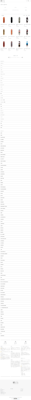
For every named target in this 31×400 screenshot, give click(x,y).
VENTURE (2, 318)
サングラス (2, 112)
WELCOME (2, 322)
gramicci (2, 195)
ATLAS (1, 143)
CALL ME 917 (2, 158)
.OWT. (1, 249)
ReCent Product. (3, 279)
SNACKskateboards (3, 294)
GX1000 (2, 193)
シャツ (1, 76)
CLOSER (2, 167)
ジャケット (2, 63)
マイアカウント (21, 388)
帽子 (1, 93)
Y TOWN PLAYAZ (3, 331)
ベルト (1, 108)
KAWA (1, 212)
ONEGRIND (2, 245)
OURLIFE (2, 247)
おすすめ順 (24, 15)
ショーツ (2, 89)
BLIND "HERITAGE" (3, 154)
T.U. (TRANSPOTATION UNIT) (4, 307)
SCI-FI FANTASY (3, 292)
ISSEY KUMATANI (3, 208)
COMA (1, 163)
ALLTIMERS (2, 139)
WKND (1, 324)
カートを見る (21, 389)
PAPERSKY (2, 264)
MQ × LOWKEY (2, 234)
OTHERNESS (2, 240)
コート (1, 65)
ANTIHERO (2, 141)
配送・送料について (2, 389)
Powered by (12, 398)
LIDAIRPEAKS (2, 223)
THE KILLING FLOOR (3, 238)
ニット (1, 67)
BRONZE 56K (2, 150)
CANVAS (2, 169)
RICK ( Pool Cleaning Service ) (4, 281)
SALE (1, 127)
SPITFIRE (2, 290)
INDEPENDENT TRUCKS (4, 206)
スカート (2, 91)
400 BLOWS (2, 191)
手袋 (1, 106)
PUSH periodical (3, 260)
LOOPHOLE (2, 219)
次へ (22, 57)
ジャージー (2, 78)
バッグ (1, 116)
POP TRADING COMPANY (4, 253)
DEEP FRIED (2, 178)
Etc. (1, 333)
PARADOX (2, 268)
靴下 (1, 104)
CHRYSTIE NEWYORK (3, 165)
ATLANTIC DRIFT (3, 137)
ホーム (1, 2)
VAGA (1, 320)
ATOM (12, 388)
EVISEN (2, 184)
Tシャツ (2, 82)
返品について (2, 390)
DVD (1, 123)
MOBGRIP (2, 232)
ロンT (1, 80)
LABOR (1, 225)
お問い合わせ (21, 390)
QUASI (1, 273)
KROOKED (2, 210)
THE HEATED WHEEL (3, 305)
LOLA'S (1, 221)
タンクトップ (2, 84)
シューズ (2, 95)
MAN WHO (2, 227)
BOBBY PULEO (2, 156)
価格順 (26, 15)
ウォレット (2, 110)
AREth (1, 135)
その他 (1, 125)
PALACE (2, 262)
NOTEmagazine (2, 236)
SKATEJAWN (2, 301)
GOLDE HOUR (2, 197)
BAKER (1, 152)
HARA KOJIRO (2, 204)
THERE (1, 309)
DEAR (1, 180)
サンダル (2, 97)
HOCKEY (2, 199)
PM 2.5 (1, 266)
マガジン (2, 121)
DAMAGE (2, 182)
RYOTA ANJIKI (2, 288)
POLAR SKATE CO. (3, 251)
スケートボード (4, 2)
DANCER (2, 176)
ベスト (1, 69)
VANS (1, 316)
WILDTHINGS (2, 329)
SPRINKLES (2, 296)
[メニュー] (30, 1)
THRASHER (2, 303)
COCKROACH (2, 171)
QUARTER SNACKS (3, 275)
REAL (1, 277)
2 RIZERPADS (2, 335)
